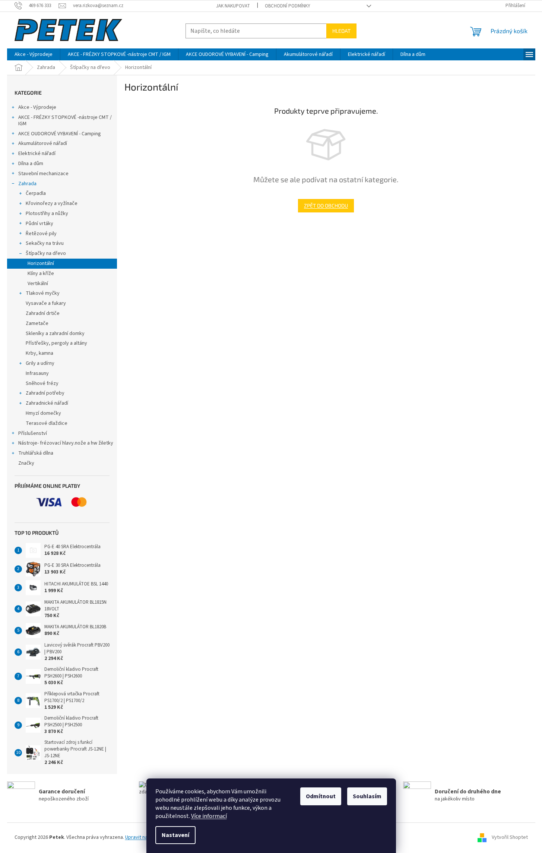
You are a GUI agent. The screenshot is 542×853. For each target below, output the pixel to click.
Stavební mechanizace (43, 173)
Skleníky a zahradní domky (55, 333)
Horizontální (41, 263)
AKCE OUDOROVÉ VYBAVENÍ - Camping (59, 134)
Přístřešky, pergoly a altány (56, 343)
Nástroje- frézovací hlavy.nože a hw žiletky (65, 443)
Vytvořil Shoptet (510, 837)
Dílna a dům (30, 163)
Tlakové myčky (43, 293)
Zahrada (27, 183)
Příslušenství (32, 433)
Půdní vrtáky (39, 223)
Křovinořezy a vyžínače (51, 203)
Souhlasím (367, 796)
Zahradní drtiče (43, 313)
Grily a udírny (40, 363)
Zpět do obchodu (326, 205)
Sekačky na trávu (45, 243)
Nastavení (175, 835)
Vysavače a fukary (46, 303)
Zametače (37, 323)
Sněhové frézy (42, 383)
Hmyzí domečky (43, 413)
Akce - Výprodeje (37, 107)
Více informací (209, 816)
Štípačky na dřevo (46, 253)
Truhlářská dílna (35, 453)
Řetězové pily (41, 233)
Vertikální (38, 283)
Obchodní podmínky (287, 6)
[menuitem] (33, 54)
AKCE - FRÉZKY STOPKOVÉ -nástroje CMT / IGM (65, 120)
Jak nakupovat (233, 6)
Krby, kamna (39, 353)
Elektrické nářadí (37, 153)
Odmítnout (321, 796)
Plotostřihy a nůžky (47, 213)
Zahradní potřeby (45, 393)
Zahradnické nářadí (47, 403)
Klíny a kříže (41, 273)
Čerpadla (36, 193)
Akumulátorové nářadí (42, 143)
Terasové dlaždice (46, 423)
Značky (26, 463)
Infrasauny (37, 373)
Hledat (341, 31)
